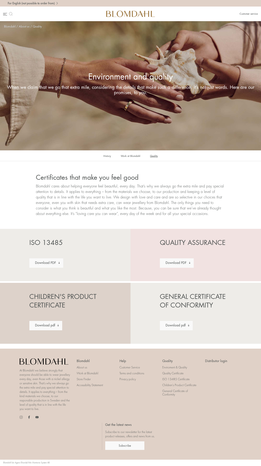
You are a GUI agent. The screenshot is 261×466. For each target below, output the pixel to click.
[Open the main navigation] (5, 14)
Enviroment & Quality (174, 367)
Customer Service (129, 367)
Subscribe (125, 445)
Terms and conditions (131, 373)
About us (24, 26)
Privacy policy (127, 379)
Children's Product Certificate (179, 385)
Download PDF (45, 262)
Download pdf (45, 325)
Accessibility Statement (90, 385)
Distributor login (216, 361)
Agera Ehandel (21, 463)
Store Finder (84, 379)
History (107, 156)
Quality (37, 26)
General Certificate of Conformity (175, 393)
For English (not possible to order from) (31, 3)
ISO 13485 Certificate (176, 379)
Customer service (249, 14)
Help (122, 361)
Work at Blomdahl (130, 156)
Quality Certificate (173, 373)
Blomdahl (9, 26)
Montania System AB (41, 463)
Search (11, 13)
